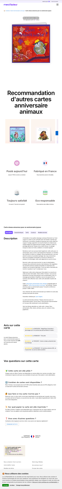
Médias (41, 462)
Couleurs (33, 232)
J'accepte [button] (5, 485)
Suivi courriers (17, 462)
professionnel (54, 1)
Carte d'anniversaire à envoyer (18, 10)
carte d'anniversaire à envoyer (37, 285)
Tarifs (27, 232)
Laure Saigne (38, 296)
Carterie (8, 10)
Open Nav (57, 4)
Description (9, 232)
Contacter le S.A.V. (12, 424)
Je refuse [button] (12, 485)
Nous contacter (8, 462)
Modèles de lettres (9, 468)
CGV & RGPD (7, 465)
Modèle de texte (42, 232)
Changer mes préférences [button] (23, 485)
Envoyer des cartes (37, 468)
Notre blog (35, 462)
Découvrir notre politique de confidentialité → (45, 482)
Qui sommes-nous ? (37, 465)
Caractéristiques (18, 232)
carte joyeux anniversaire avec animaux (36, 283)
